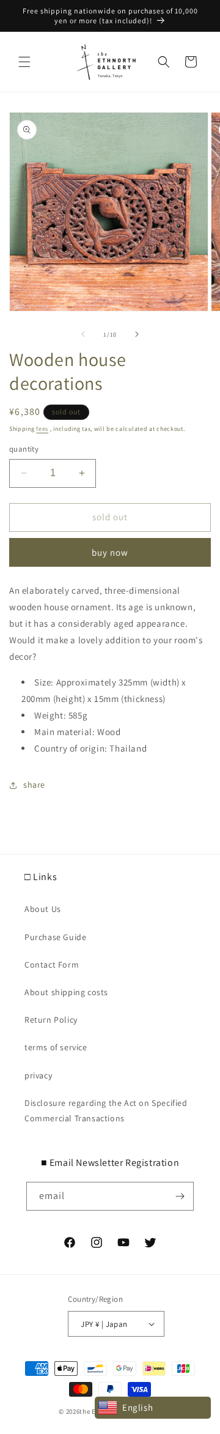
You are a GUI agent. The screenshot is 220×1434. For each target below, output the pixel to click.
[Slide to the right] (136, 334)
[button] (24, 61)
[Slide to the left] (83, 334)
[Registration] (179, 1196)
